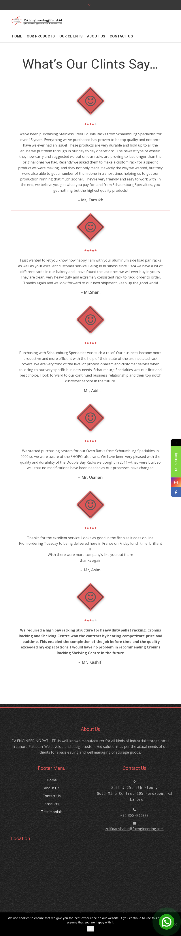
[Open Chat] (166, 921)
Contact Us (52, 795)
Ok (90, 928)
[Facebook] (176, 492)
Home (52, 780)
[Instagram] (176, 482)
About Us (51, 788)
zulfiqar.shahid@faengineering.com (134, 828)
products (51, 803)
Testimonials (51, 811)
